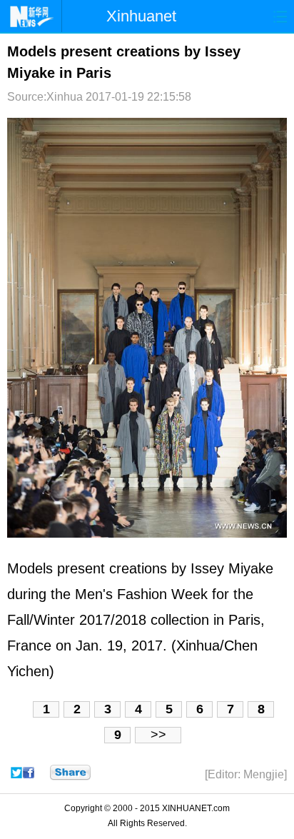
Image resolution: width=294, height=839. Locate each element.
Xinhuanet (141, 16)
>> (158, 735)
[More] (70, 772)
